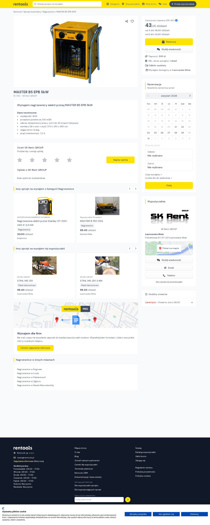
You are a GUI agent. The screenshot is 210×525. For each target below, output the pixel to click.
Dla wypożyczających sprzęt (88, 489)
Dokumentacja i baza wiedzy (88, 477)
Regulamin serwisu (144, 467)
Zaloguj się (140, 460)
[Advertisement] (76, 414)
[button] (169, 302)
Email (171, 267)
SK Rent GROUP (169, 229)
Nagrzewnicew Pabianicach (31, 377)
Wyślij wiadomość (171, 49)
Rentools (18, 11)
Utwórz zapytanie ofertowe (35, 347)
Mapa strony (81, 448)
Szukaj (138, 448)
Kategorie (114, 4)
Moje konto (151, 4)
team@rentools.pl (25, 457)
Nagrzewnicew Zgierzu (29, 381)
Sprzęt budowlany (32, 11)
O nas (77, 452)
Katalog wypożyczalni (145, 452)
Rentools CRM (81, 473)
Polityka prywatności (145, 471)
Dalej (169, 185)
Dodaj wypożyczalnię (184, 4)
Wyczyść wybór (152, 145)
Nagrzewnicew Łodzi (28, 373)
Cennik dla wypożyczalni (86, 464)
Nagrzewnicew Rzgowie (29, 369)
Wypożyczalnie (133, 4)
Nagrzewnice (49, 11)
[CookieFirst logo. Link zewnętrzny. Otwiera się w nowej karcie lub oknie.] (3, 508)
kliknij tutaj (29, 461)
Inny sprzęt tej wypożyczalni (169, 281)
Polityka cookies (143, 476)
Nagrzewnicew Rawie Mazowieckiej (35, 385)
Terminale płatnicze (84, 468)
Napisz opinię (120, 159)
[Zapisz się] (127, 499)
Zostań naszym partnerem (87, 460)
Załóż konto (140, 456)
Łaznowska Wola (181, 70)
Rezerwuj (171, 41)
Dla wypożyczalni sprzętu (86, 485)
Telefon (171, 275)
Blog (77, 456)
